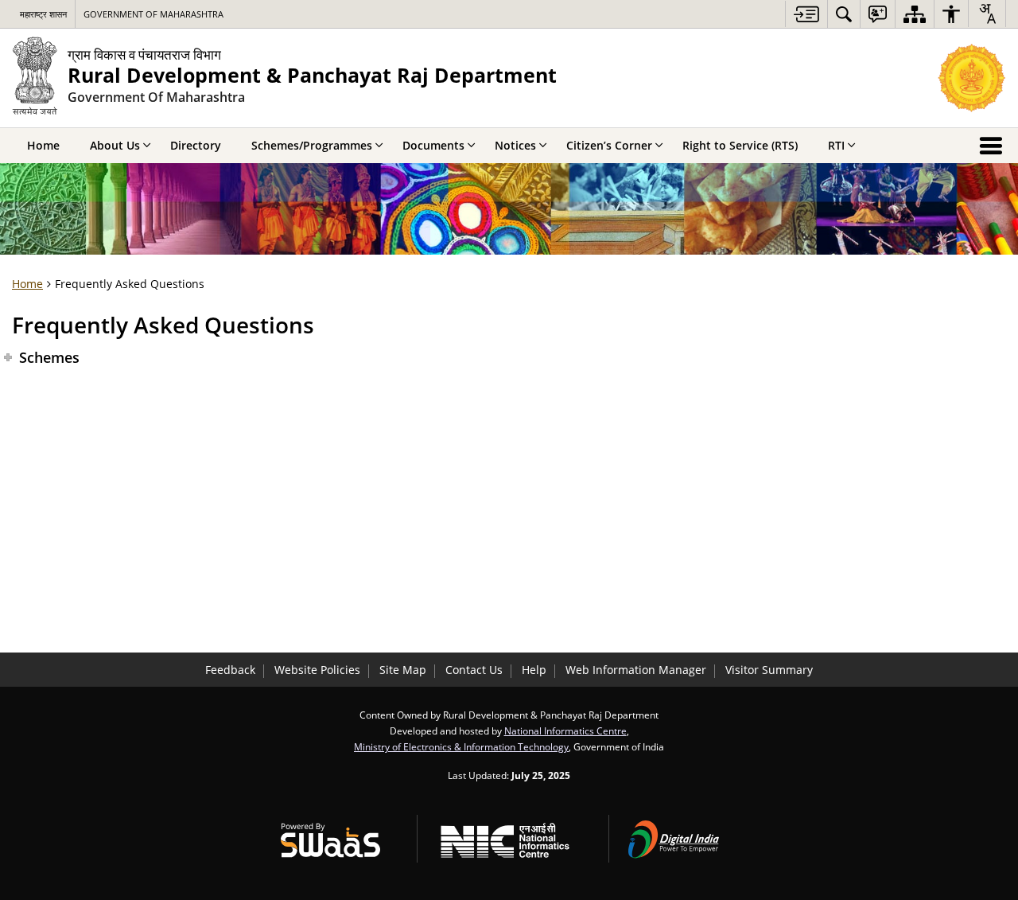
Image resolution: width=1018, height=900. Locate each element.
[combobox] (987, 13)
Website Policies (317, 669)
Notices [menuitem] (515, 145)
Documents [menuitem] (433, 145)
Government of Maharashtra (153, 14)
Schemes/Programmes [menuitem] (311, 145)
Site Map (402, 669)
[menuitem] (844, 14)
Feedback (230, 669)
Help (534, 669)
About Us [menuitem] (115, 145)
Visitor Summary (769, 669)
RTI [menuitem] (836, 145)
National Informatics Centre (565, 730)
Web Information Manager (635, 669)
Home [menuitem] (43, 145)
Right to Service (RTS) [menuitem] (740, 145)
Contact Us (474, 669)
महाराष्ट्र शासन (43, 14)
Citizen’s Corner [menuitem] (609, 145)
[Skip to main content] (806, 14)
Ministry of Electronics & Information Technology (461, 746)
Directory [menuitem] (195, 145)
